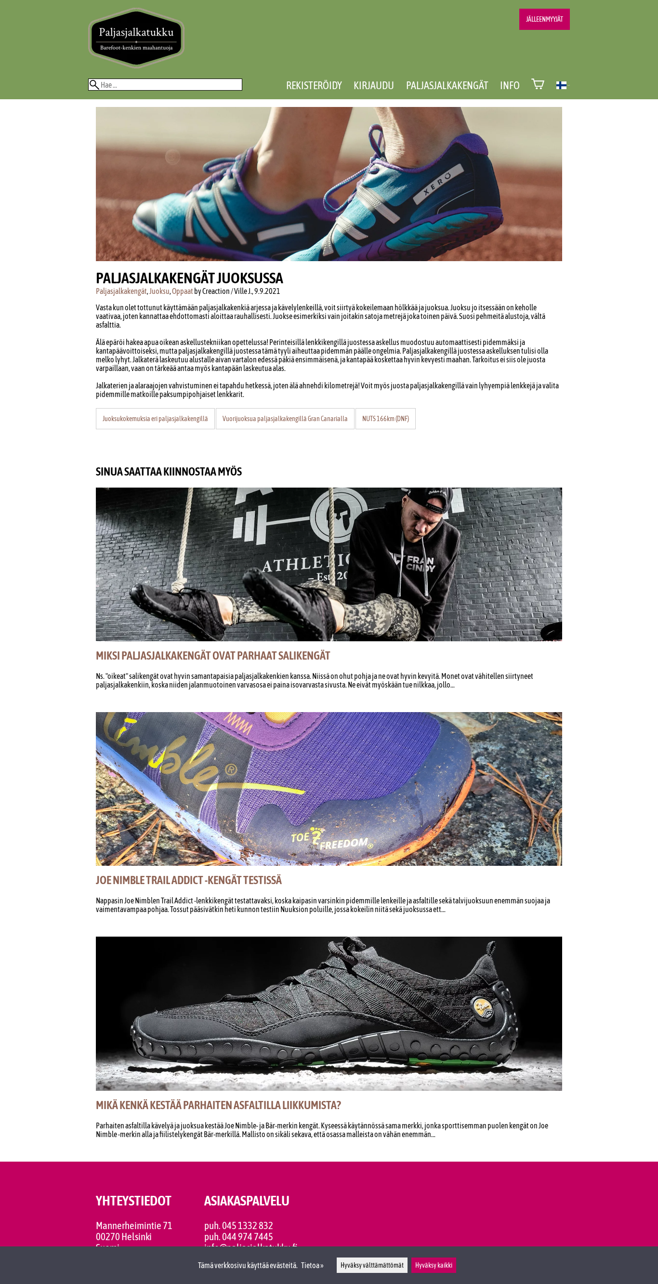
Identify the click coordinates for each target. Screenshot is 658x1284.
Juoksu (159, 291)
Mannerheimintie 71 (134, 1225)
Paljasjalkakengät (447, 85)
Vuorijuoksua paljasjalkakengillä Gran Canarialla (285, 419)
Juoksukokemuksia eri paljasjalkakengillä (155, 419)
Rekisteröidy (314, 85)
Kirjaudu (374, 85)
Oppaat (182, 291)
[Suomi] (563, 86)
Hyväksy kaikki (433, 1265)
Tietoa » (312, 1265)
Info (510, 85)
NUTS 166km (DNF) (385, 419)
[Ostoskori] (537, 85)
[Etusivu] (136, 65)
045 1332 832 (247, 1225)
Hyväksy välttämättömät (372, 1265)
